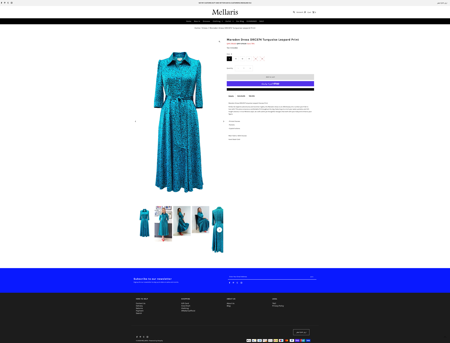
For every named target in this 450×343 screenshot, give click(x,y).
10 (236, 59)
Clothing (216, 21)
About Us (230, 303)
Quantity (230, 68)
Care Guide (241, 96)
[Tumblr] (8, 3)
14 (249, 59)
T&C (274, 303)
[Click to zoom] (219, 41)
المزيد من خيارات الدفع (270, 89)
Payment (139, 311)
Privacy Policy (278, 306)
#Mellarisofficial (188, 311)
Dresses (206, 21)
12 (242, 59)
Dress (205, 28)
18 (262, 59)
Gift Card (185, 303)
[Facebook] (1, 3)
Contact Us (140, 303)
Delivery (139, 306)
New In (197, 21)
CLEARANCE (252, 21)
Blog (229, 306)
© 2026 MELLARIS (142, 340)
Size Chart (185, 306)
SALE (261, 21)
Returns (139, 308)
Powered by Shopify (156, 340)
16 (255, 59)
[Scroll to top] (445, 336)
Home (188, 21)
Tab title (252, 96)
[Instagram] (11, 3)
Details (231, 96)
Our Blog (240, 21)
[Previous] (135, 121)
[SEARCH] (294, 12)
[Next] (223, 121)
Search (139, 313)
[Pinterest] (4, 3)
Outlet (228, 21)
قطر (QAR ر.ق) (442, 3)
